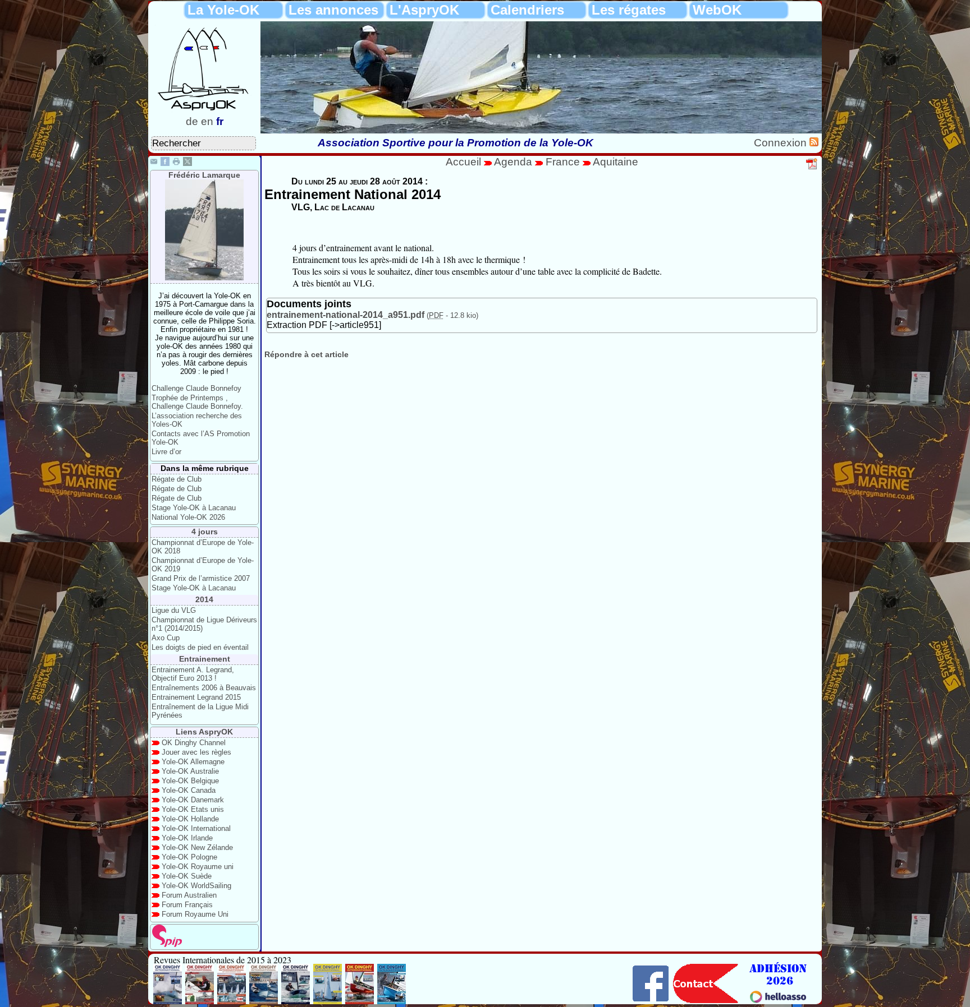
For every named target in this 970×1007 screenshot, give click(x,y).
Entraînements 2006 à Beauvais (204, 687)
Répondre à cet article (306, 354)
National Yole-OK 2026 (188, 517)
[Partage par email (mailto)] (153, 163)
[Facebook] (165, 163)
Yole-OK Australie (190, 771)
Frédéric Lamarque (204, 174)
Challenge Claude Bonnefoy (196, 388)
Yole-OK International (196, 828)
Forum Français (187, 904)
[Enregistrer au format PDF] (812, 167)
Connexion (781, 143)
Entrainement (204, 658)
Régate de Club (177, 479)
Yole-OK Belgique (190, 781)
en (207, 121)
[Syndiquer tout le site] (813, 143)
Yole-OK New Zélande (197, 847)
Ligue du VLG (174, 610)
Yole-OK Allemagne (193, 761)
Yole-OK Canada (189, 790)
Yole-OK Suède (187, 876)
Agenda (514, 162)
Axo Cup (166, 638)
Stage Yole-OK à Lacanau (194, 508)
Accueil (463, 162)
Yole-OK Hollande (190, 819)
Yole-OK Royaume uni (198, 866)
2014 (204, 599)
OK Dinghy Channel (194, 742)
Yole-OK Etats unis (193, 809)
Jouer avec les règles (196, 752)
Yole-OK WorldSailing (196, 885)
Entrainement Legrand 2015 (196, 697)
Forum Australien (189, 895)
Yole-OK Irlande (187, 838)
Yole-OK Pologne (189, 857)
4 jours (204, 531)
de (192, 121)
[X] (187, 163)
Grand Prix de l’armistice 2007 (201, 578)
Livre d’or (166, 451)
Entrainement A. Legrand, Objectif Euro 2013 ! (193, 674)
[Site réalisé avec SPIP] (167, 944)
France (563, 162)
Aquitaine (615, 162)
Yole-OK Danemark (193, 800)
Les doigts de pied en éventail (200, 647)
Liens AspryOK (204, 731)
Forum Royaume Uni (195, 914)
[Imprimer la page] (176, 163)
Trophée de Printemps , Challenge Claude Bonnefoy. (197, 402)
